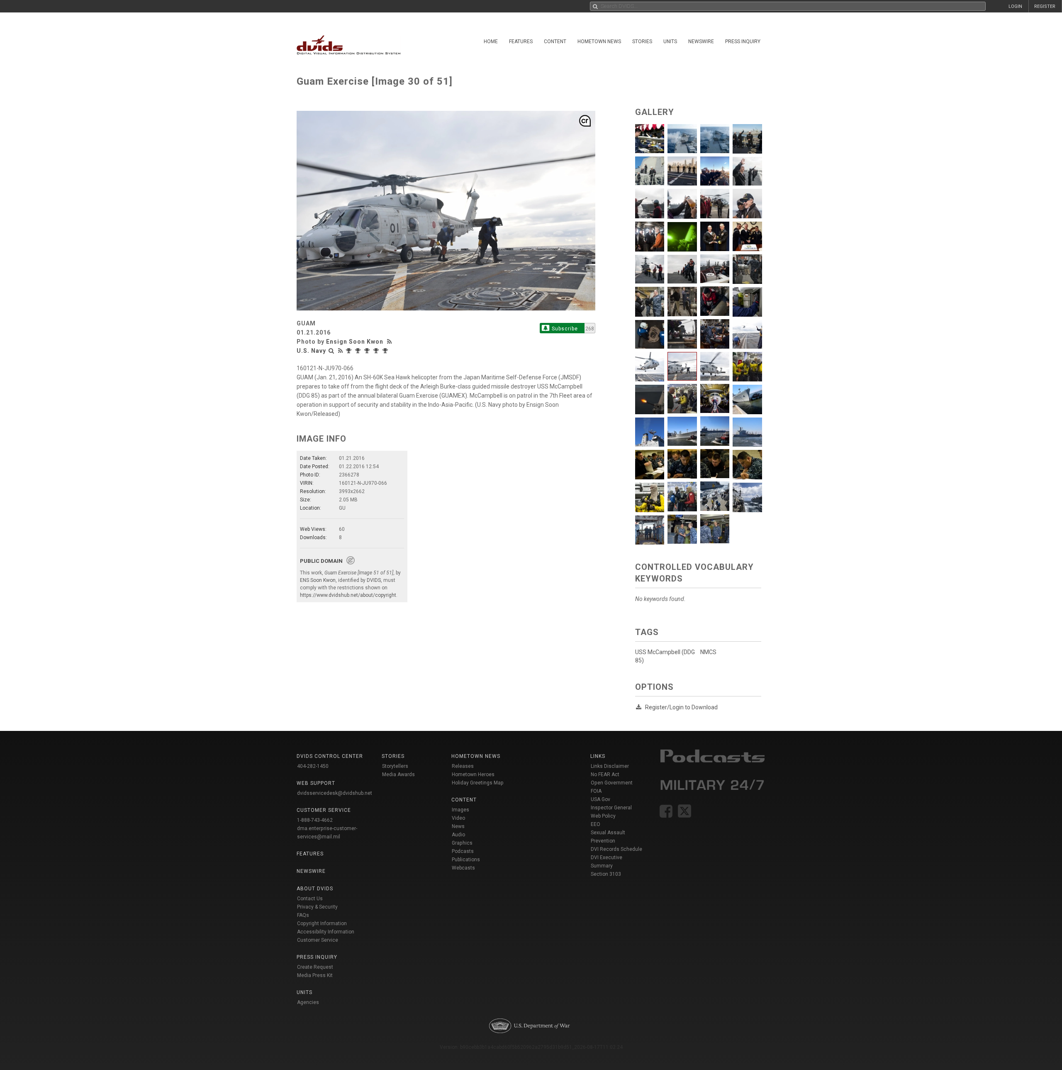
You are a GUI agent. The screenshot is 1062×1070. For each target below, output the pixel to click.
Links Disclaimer (610, 766)
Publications (466, 859)
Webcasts (463, 868)
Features (521, 41)
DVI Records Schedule (616, 849)
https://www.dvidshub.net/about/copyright (348, 595)
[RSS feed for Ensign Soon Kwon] (390, 341)
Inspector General (611, 808)
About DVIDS (315, 889)
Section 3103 (606, 874)
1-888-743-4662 (315, 820)
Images (460, 810)
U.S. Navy (311, 350)
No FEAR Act (605, 774)
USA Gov (600, 799)
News (458, 826)
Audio (458, 835)
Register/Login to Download (681, 707)
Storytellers (395, 766)
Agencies (308, 1002)
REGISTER (1044, 6)
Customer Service (317, 940)
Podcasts (463, 851)
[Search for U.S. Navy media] (331, 350)
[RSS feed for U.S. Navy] (340, 350)
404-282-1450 (313, 766)
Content (555, 41)
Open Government (612, 783)
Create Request (315, 967)
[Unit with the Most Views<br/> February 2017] (359, 350)
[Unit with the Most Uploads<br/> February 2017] (368, 350)
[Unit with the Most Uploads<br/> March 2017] (349, 350)
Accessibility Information (325, 932)
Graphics (462, 843)
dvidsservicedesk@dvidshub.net (334, 793)
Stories (642, 41)
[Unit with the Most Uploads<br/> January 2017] (386, 350)
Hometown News (599, 41)
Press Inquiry (742, 41)
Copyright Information (322, 923)
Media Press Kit (315, 975)
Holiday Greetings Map (478, 783)
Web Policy (603, 816)
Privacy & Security (317, 907)
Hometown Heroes (473, 774)
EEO (595, 824)
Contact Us (310, 898)
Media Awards (398, 774)
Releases (463, 766)
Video (458, 818)
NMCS (708, 652)
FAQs (303, 915)
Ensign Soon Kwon (354, 341)
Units (670, 41)
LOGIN (1015, 6)
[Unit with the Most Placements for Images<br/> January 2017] (377, 350)
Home (491, 41)
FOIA (596, 791)
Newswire (701, 41)
